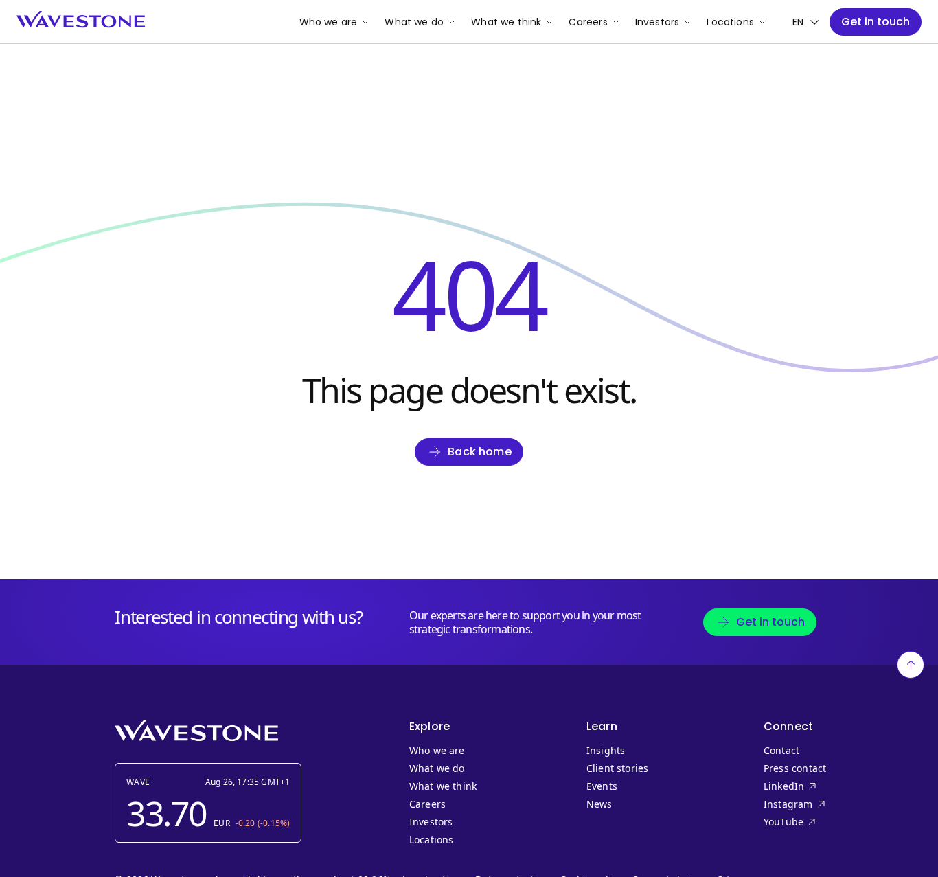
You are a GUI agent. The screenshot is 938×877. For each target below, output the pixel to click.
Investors (657, 22)
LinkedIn (811, 786)
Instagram (811, 804)
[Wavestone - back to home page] (80, 19)
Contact (781, 750)
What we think (506, 22)
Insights (605, 750)
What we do (414, 22)
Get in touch (875, 22)
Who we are (328, 22)
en (797, 22)
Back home (480, 451)
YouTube (811, 822)
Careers (588, 22)
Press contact (795, 768)
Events (601, 786)
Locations (730, 22)
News (599, 804)
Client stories (617, 768)
